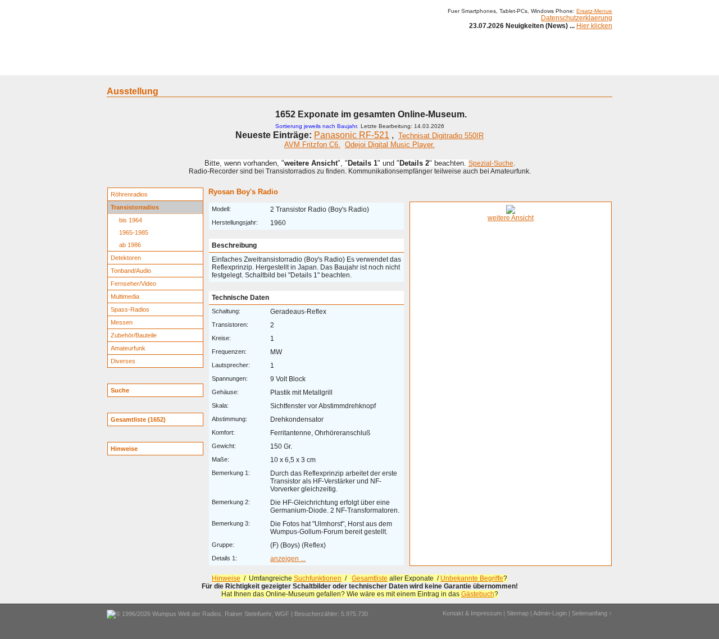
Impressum (502, 66)
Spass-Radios (130, 309)
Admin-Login (550, 613)
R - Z (332, 66)
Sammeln (242, 66)
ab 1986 (130, 244)
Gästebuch (477, 594)
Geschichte (198, 66)
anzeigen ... (288, 559)
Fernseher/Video (133, 283)
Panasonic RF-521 (351, 135)
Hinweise (226, 578)
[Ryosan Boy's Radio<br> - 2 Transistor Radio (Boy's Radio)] (510, 212)
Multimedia (125, 296)
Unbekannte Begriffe (471, 578)
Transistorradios (135, 207)
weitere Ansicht (511, 218)
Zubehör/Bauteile (134, 335)
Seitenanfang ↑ (592, 613)
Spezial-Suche (490, 163)
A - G (276, 66)
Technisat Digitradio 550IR (441, 135)
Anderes (460, 66)
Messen (122, 322)
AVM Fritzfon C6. (312, 144)
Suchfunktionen (318, 578)
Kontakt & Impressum (472, 613)
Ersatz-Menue (594, 11)
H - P (305, 66)
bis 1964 (130, 220)
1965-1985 (133, 232)
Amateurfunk (128, 348)
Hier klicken (594, 26)
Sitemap (518, 613)
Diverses (123, 361)
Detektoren (126, 257)
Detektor (421, 66)
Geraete (155, 66)
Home (122, 66)
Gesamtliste (370, 578)
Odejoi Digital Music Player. (390, 144)
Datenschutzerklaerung (576, 18)
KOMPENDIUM (374, 66)
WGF (282, 613)
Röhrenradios (129, 194)
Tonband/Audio (131, 270)
